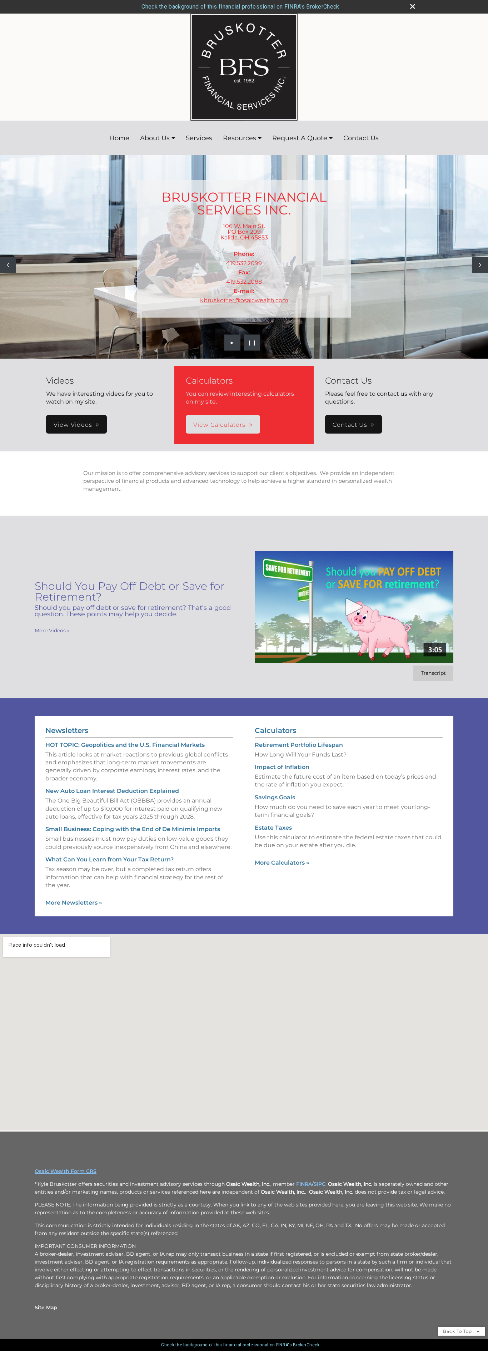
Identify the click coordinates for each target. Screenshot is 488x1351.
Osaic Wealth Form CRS (65, 1171)
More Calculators (282, 862)
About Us (155, 138)
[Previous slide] (8, 265)
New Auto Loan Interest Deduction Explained (112, 791)
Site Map (46, 1307)
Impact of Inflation (282, 767)
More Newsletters (73, 902)
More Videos (52, 630)
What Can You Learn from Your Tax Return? (109, 859)
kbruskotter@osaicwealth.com (244, 300)
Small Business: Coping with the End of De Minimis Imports (132, 829)
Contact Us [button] (350, 424)
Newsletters (66, 730)
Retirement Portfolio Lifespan (299, 745)
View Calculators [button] (219, 424)
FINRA (304, 1184)
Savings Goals (275, 797)
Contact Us (361, 138)
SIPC (319, 1184)
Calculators (275, 730)
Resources (239, 138)
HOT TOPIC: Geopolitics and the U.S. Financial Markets (125, 745)
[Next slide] (480, 265)
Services (199, 138)
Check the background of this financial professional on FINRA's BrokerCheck (240, 6)
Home (119, 138)
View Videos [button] (73, 424)
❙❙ (252, 342)
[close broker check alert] (412, 6)
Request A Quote (299, 138)
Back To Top (458, 1331)
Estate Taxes (273, 827)
